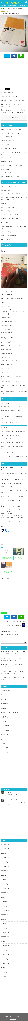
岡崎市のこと (5, 695)
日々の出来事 (5, 747)
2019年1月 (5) (5, 919)
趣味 (3, 739)
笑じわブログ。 (14, 3)
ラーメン (4, 752)
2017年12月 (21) (5, 976)
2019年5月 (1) (5, 901)
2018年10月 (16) (5, 932)
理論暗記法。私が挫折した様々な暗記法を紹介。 (7, 559)
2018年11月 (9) (5, 928)
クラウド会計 (5, 690)
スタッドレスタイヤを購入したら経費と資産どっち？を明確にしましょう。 (17, 794)
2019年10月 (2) (5, 888)
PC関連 (4, 734)
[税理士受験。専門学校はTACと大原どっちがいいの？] (6, 565)
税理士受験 (3, 11)
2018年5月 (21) (5, 954)
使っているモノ (6, 730)
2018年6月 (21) (5, 950)
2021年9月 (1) (5, 853)
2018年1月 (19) (5, 972)
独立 (3, 699)
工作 (3, 743)
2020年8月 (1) (5, 884)
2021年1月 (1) (5, 875)
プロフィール (3, 5)
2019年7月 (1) (5, 897)
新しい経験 (5, 725)
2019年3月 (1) (5, 910)
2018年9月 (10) (5, 936)
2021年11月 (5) (5, 844)
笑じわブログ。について (10, 1016)
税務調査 (4, 708)
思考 (3, 721)
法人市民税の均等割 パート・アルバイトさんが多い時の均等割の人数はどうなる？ (17, 802)
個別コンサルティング (12, 5)
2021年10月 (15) (5, 848)
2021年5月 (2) (5, 862)
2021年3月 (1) (5, 870)
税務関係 (4, 703)
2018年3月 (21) (5, 963)
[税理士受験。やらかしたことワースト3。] (18, 551)
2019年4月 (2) (5, 906)
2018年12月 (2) (5, 923)
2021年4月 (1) (5, 866)
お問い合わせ (19, 1016)
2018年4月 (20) (5, 959)
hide (17, 117)
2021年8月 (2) (5, 857)
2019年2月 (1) (5, 914)
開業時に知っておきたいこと (9, 712)
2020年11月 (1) (5, 879)
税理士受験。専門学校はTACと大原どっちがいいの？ (7, 573)
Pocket (12, 89)
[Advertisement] (14, 73)
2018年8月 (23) (5, 941)
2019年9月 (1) (5, 892)
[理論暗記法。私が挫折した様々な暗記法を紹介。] (6, 551)
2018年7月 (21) (5, 945)
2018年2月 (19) (5, 967)
